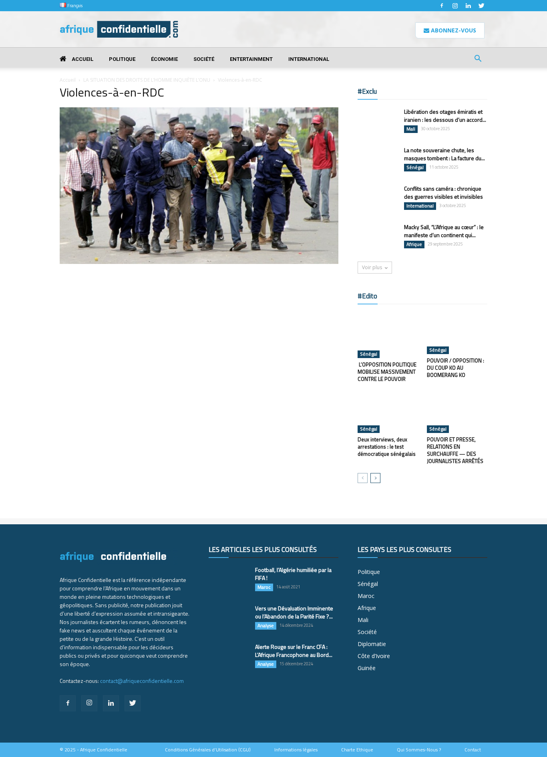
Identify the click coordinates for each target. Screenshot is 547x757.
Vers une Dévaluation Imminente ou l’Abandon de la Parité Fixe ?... (294, 612)
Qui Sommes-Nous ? (419, 749)
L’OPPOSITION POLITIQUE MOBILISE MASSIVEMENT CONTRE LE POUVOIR (387, 371)
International (308, 59)
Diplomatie (372, 644)
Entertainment (251, 59)
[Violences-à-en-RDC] (199, 262)
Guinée (367, 668)
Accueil (81, 59)
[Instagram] (455, 5)
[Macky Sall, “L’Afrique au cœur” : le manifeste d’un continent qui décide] (378, 237)
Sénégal (415, 167)
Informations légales (296, 749)
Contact (473, 749)
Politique (122, 59)
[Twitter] (481, 5)
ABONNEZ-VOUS (452, 30)
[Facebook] (442, 5)
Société (203, 59)
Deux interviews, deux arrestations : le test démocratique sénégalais (387, 446)
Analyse (265, 625)
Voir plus (372, 267)
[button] (477, 59)
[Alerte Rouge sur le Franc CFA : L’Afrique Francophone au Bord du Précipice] (229, 657)
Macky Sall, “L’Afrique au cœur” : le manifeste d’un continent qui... (444, 231)
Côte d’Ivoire (374, 656)
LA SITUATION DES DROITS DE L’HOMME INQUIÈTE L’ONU (146, 80)
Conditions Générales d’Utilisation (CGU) (208, 749)
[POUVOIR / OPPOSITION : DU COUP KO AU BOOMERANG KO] (457, 333)
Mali (410, 129)
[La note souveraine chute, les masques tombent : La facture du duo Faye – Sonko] (378, 160)
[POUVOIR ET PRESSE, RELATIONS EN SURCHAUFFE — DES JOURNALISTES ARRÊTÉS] (457, 412)
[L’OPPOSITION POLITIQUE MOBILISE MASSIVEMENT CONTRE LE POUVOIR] (388, 335)
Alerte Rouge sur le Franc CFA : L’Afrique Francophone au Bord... (293, 650)
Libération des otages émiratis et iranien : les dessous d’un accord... (445, 115)
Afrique (414, 244)
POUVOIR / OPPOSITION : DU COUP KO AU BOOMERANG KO (455, 367)
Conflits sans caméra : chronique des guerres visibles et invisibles (443, 192)
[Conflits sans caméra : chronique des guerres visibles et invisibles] (378, 199)
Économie (164, 59)
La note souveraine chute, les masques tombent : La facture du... (444, 154)
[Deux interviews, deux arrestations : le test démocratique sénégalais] (388, 412)
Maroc (264, 587)
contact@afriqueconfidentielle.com (142, 680)
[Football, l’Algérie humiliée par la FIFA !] (229, 580)
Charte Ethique (357, 749)
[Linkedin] (468, 5)
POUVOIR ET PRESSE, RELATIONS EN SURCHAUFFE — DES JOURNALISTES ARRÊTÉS (455, 450)
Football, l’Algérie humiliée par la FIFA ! (293, 574)
